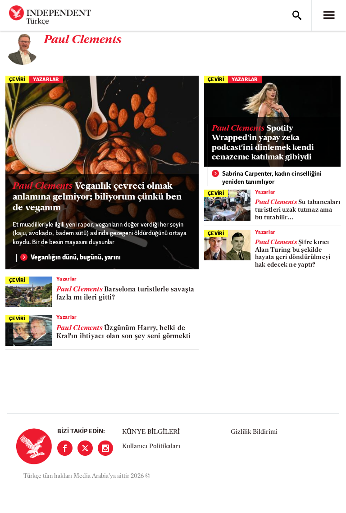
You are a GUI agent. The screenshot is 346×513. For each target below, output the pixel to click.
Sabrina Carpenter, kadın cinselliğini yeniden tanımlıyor (272, 178)
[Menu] (329, 15)
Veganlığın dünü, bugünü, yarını (76, 257)
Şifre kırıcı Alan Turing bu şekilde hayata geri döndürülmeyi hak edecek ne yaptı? (292, 253)
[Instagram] (105, 448)
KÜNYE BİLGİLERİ (151, 432)
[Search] (296, 15)
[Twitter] (85, 448)
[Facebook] (65, 448)
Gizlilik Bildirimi (254, 432)
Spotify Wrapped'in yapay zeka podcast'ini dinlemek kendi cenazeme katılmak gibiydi (263, 143)
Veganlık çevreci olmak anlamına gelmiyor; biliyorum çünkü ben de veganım (97, 197)
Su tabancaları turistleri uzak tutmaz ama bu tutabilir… (297, 210)
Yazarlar (46, 79)
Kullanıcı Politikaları (151, 446)
